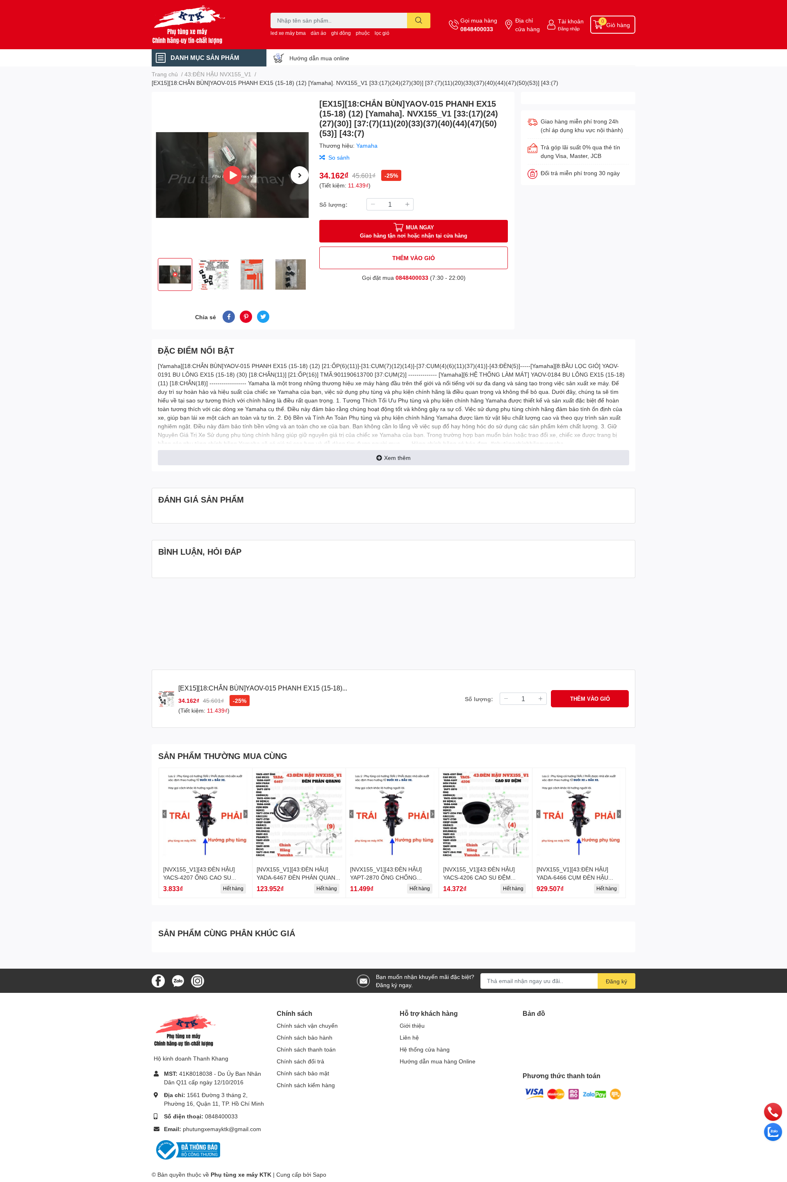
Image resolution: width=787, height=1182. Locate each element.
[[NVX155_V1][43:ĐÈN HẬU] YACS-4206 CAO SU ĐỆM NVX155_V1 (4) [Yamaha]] (485, 814)
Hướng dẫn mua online (319, 58)
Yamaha (367, 145)
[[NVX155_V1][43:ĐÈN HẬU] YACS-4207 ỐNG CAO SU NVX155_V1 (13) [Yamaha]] (205, 814)
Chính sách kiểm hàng (306, 1084)
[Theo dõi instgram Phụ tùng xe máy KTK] (197, 979)
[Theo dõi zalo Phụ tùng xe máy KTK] (177, 979)
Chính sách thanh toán (306, 1049)
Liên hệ (409, 1037)
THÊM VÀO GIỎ (413, 257)
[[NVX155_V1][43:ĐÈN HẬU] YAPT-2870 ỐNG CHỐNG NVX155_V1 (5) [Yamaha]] (392, 814)
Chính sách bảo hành (304, 1037)
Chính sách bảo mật (303, 1073)
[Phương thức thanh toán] (573, 1093)
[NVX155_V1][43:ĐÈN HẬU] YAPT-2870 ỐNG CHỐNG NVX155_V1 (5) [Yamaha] (386, 877)
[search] (418, 20)
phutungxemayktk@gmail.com (222, 1128)
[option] (232, 174)
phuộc (363, 33)
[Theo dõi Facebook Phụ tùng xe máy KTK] (158, 979)
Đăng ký (616, 981)
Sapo (319, 1174)
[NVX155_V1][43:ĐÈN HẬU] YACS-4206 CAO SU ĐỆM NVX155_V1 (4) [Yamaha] (479, 877)
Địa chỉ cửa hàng (527, 24)
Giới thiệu (412, 1025)
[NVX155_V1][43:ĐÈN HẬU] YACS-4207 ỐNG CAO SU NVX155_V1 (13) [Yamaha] (199, 877)
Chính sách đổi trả (300, 1061)
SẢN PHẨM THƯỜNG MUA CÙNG (222, 756)
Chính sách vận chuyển (307, 1025)
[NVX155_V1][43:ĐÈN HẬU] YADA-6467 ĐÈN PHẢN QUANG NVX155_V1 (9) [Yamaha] (298, 877)
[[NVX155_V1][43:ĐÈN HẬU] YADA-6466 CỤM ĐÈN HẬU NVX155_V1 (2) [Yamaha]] (579, 814)
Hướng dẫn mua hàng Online (437, 1061)
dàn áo (318, 33)
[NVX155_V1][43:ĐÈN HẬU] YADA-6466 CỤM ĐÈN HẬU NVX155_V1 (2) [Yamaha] (572, 877)
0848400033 (476, 28)
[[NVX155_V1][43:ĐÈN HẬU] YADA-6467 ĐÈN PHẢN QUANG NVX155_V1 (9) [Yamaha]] (299, 814)
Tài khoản (571, 21)
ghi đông (341, 33)
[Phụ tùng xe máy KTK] (202, 24)
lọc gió (382, 33)
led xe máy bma (288, 33)
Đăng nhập (569, 28)
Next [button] (300, 175)
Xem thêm (397, 457)
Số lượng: (333, 204)
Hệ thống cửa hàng (425, 1049)
